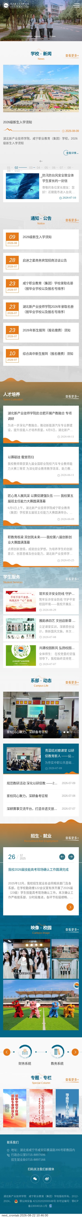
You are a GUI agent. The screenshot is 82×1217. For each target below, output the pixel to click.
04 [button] (38, 167)
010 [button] (17, 170)
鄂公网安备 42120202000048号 (38, 1201)
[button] (29, 36)
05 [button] (46, 167)
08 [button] (69, 167)
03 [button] (24, 167)
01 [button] (9, 167)
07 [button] (61, 167)
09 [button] (9, 170)
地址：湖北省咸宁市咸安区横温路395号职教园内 (43, 1150)
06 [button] (54, 167)
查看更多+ (72, 55)
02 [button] (16, 167)
